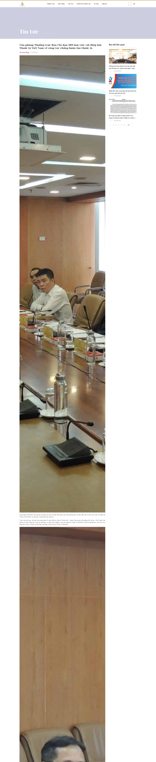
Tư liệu (96, 4)
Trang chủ (51, 4)
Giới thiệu (61, 4)
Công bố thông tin (83, 4)
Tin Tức (70, 4)
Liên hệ (104, 4)
